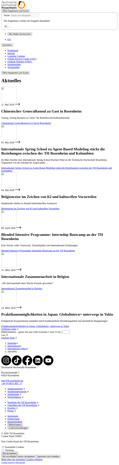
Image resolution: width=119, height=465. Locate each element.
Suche (7, 15)
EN (9, 39)
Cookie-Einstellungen (18, 428)
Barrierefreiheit (14, 421)
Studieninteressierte (17, 391)
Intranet (11, 53)
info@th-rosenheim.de (12, 380)
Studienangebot (15, 388)
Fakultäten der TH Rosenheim (22, 405)
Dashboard (12, 50)
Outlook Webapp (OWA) (19, 61)
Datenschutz (13, 419)
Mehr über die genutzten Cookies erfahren (21, 459)
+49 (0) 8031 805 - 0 (11, 383)
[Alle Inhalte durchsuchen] (6, 26)
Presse (10, 410)
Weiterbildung (14, 397)
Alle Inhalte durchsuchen (20, 34)
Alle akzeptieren (9, 453)
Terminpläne (13, 67)
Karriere (11, 408)
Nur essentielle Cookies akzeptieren (18, 456)
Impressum (12, 416)
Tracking (9, 450)
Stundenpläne (14, 64)
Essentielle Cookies (14, 447)
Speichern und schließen (48, 456)
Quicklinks (7, 45)
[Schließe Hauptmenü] (9, 27)
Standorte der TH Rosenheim (22, 402)
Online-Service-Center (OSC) (22, 59)
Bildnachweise (15, 425)
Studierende (13, 394)
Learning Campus (16, 56)
